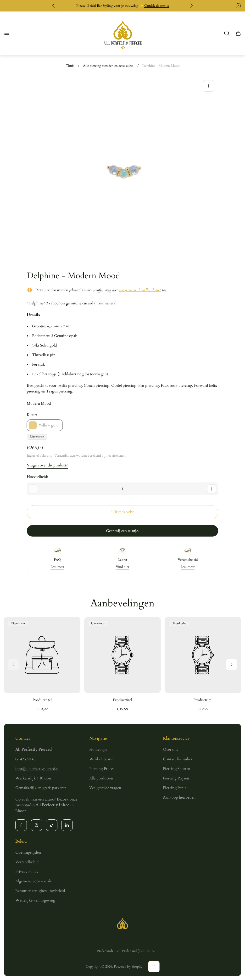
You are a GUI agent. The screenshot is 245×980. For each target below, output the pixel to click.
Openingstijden (28, 852)
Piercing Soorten (176, 768)
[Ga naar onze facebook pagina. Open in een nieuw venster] (21, 825)
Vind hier (122, 567)
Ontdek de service (156, 5)
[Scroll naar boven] (154, 966)
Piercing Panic (174, 787)
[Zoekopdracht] (227, 33)
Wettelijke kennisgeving (35, 900)
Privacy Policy (26, 871)
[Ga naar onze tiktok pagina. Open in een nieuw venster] (51, 825)
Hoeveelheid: (37, 476)
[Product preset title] (42, 655)
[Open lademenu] (6, 33)
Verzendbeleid (27, 862)
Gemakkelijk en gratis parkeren (41, 787)
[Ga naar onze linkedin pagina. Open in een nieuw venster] (67, 825)
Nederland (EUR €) (136, 951)
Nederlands (105, 951)
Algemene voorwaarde (33, 881)
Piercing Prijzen (176, 778)
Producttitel (42, 700)
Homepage (98, 749)
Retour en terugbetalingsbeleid (40, 890)
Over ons (170, 749)
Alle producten (101, 778)
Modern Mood (39, 403)
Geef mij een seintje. (122, 530)
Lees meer (57, 567)
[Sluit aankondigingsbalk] (238, 6)
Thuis (70, 66)
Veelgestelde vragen (105, 787)
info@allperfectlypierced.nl (37, 768)
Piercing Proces (101, 768)
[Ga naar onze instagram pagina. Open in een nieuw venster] (36, 825)
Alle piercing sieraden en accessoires (108, 66)
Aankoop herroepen (179, 797)
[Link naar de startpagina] (122, 924)
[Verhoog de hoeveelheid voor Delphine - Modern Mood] (211, 488)
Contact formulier (177, 759)
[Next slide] (231, 664)
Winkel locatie (101, 759)
